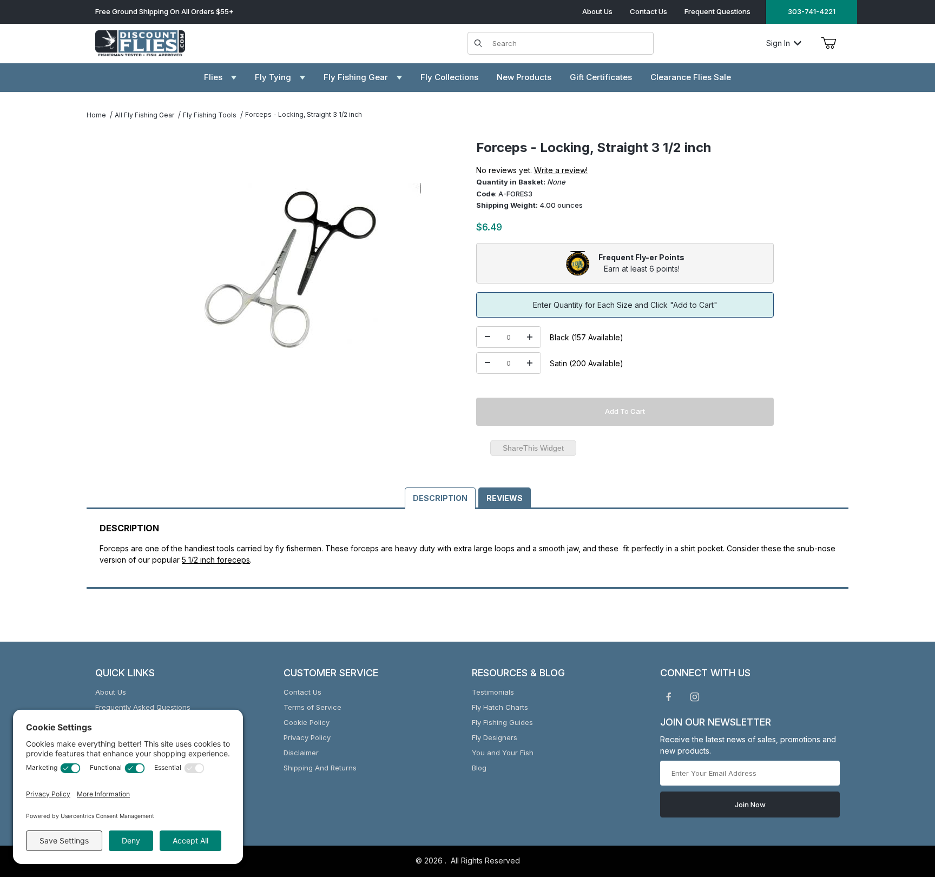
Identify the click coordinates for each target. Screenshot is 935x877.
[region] (108, 265)
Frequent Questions (717, 11)
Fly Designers (494, 737)
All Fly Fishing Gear (144, 115)
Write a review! (561, 170)
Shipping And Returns (320, 767)
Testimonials (493, 692)
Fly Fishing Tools (209, 115)
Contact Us (648, 11)
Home (96, 115)
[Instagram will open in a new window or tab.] (695, 696)
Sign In (778, 43)
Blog (479, 767)
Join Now (750, 804)
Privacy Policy (307, 737)
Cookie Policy (307, 722)
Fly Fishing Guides (502, 722)
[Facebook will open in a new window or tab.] (668, 696)
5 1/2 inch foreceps (216, 559)
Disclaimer (301, 752)
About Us (597, 11)
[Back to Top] (902, 809)
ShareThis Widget (533, 448)
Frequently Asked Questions (142, 707)
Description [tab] (440, 498)
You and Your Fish (503, 752)
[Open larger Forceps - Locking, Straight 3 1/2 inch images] (291, 269)
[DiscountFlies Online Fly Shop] (140, 42)
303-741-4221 (811, 11)
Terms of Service (312, 707)
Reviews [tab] (504, 498)
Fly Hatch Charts (500, 707)
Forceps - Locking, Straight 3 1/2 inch (303, 114)
